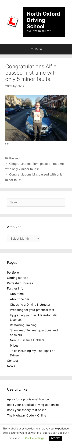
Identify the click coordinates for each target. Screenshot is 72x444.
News (11, 366)
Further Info (15, 288)
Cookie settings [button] (34, 438)
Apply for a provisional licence (28, 399)
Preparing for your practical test (32, 310)
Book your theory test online (26, 410)
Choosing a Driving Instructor (30, 304)
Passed (14, 158)
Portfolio (13, 272)
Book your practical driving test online (33, 405)
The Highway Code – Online (26, 415)
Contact (12, 360)
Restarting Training (23, 325)
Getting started (17, 278)
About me (17, 294)
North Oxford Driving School (43, 20)
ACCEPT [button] (55, 438)
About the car (19, 299)
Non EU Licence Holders (27, 340)
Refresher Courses (20, 283)
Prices (14, 345)
